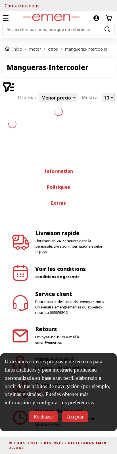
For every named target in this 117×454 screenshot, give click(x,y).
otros (53, 49)
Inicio (17, 49)
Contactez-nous (22, 6)
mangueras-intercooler (86, 49)
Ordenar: (28, 98)
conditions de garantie (57, 276)
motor (35, 49)
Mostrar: (92, 98)
